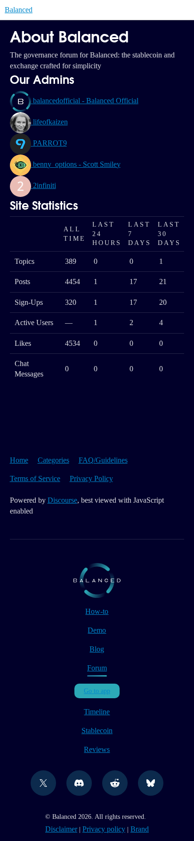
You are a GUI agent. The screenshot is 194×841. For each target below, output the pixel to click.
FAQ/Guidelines (103, 460)
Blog (96, 649)
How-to (96, 611)
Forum (97, 668)
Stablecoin (97, 731)
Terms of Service (35, 478)
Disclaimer (61, 829)
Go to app (97, 690)
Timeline (97, 712)
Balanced (18, 10)
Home (19, 460)
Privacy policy (103, 829)
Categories (53, 460)
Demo (97, 630)
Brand (139, 829)
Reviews (97, 749)
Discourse (62, 500)
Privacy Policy (91, 478)
